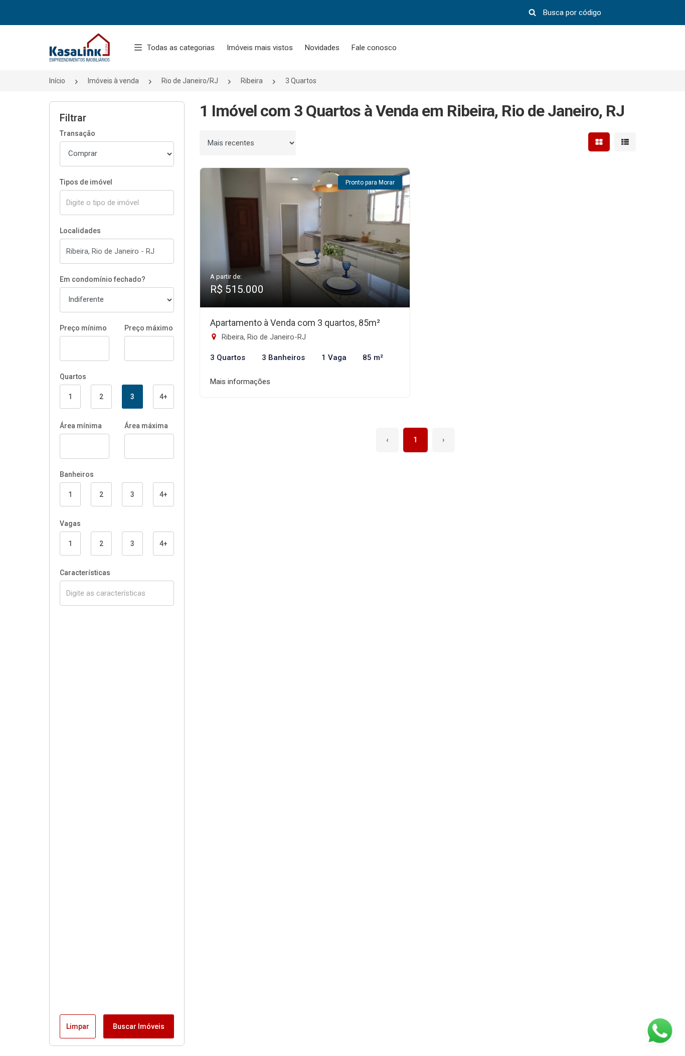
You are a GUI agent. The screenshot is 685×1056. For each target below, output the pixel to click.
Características (85, 573)
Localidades (80, 231)
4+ (163, 397)
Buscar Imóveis (138, 1026)
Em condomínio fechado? (102, 279)
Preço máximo (148, 328)
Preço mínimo (83, 328)
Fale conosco (374, 47)
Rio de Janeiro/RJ (189, 81)
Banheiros (77, 474)
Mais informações (240, 381)
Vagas (70, 523)
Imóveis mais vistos (260, 47)
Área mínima (81, 426)
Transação (77, 133)
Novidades (322, 47)
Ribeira (252, 81)
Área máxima (146, 426)
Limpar (77, 1026)
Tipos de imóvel (86, 182)
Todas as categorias (181, 47)
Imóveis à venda (113, 81)
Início (57, 81)
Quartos (73, 377)
